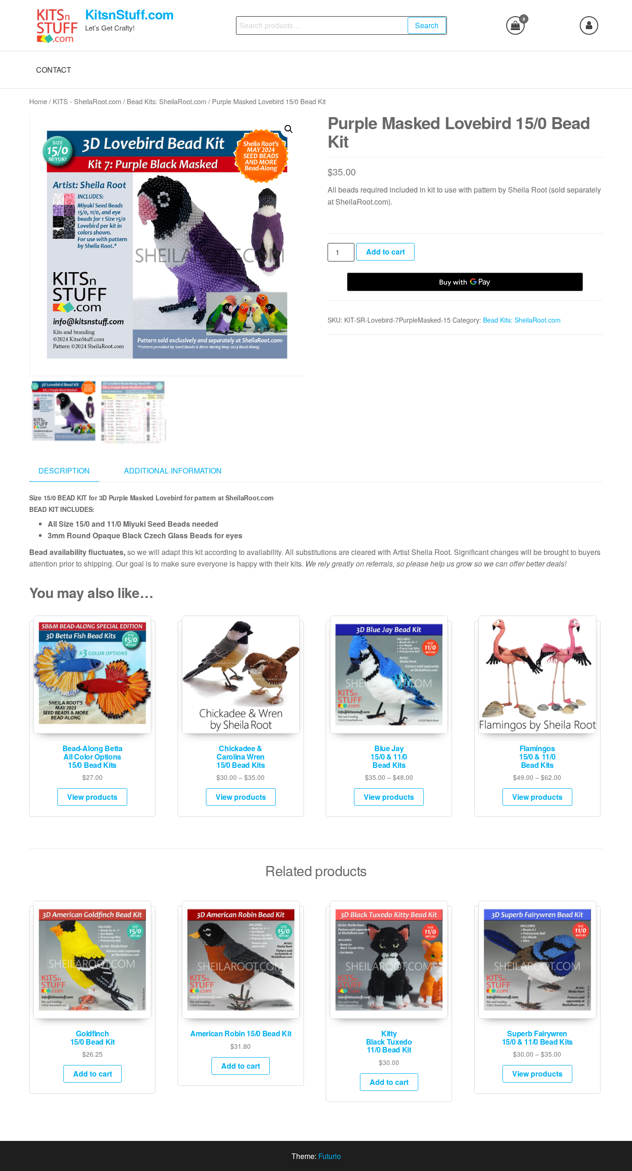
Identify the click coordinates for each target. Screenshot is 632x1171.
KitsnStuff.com (129, 14)
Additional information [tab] (173, 470)
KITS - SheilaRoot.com (87, 101)
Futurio (329, 1156)
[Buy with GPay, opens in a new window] (465, 282)
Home (38, 101)
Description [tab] (64, 470)
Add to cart (385, 251)
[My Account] (589, 25)
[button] (288, 129)
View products (92, 796)
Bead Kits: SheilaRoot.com (166, 101)
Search (427, 25)
